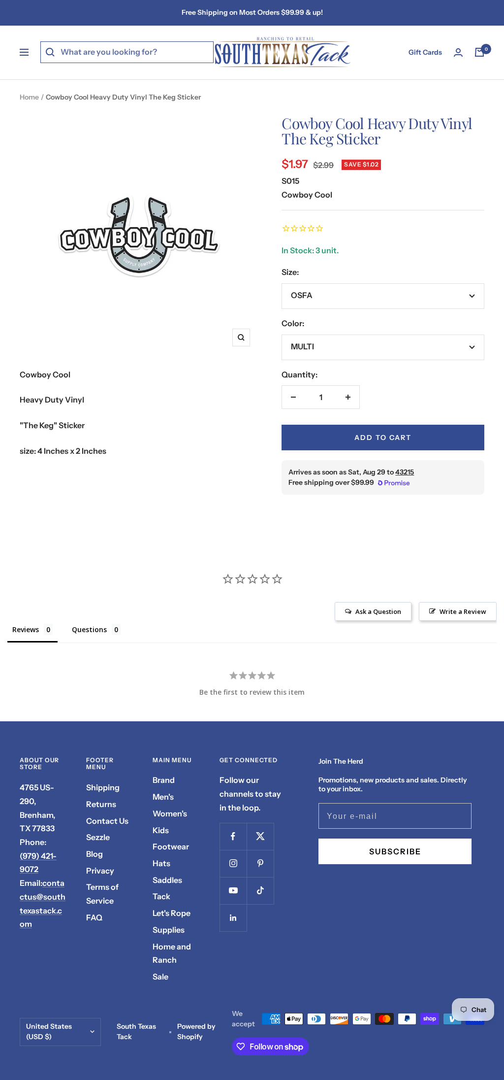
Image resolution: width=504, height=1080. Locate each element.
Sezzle (98, 837)
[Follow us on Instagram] (233, 863)
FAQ (94, 917)
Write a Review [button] (463, 611)
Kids (161, 830)
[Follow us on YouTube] (233, 890)
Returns (101, 804)
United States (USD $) (49, 1032)
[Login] (458, 52)
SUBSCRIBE (395, 851)
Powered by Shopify (196, 1032)
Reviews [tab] (25, 629)
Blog (94, 854)
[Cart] (479, 52)
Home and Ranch (172, 953)
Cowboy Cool (307, 195)
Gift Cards (425, 52)
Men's (163, 797)
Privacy (100, 871)
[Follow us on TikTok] (260, 890)
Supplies (169, 930)
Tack (161, 896)
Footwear (171, 846)
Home (29, 97)
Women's (170, 813)
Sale (160, 976)
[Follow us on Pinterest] (260, 863)
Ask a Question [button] (378, 611)
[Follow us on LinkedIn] (233, 917)
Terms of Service (102, 894)
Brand (164, 780)
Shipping (103, 787)
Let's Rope (171, 913)
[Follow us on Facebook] (233, 836)
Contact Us (107, 821)
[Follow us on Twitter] (260, 836)
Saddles (167, 880)
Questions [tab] (89, 629)
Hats (161, 863)
